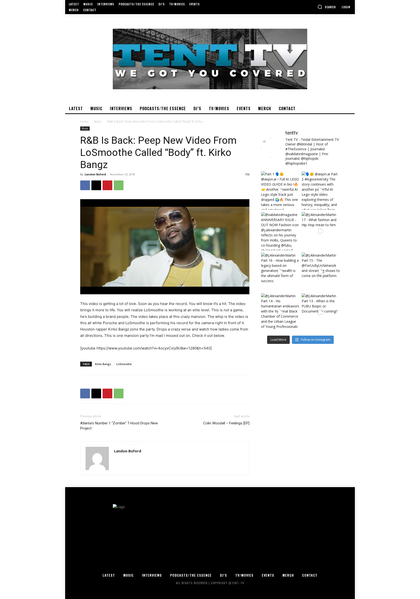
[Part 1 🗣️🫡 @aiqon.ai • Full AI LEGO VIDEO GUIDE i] (280, 190)
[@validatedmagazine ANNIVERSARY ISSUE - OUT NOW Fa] (280, 231)
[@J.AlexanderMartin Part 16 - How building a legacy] (280, 272)
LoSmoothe (124, 364)
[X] (96, 185)
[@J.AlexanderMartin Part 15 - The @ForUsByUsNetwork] (321, 272)
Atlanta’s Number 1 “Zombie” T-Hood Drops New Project (119, 425)
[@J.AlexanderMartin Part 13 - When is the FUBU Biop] (321, 312)
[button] (326, 6)
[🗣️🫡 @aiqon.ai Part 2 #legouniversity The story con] (321, 190)
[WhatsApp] (118, 185)
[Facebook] (85, 185)
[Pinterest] (107, 185)
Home (84, 121)
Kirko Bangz (103, 364)
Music (98, 121)
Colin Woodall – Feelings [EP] (226, 423)
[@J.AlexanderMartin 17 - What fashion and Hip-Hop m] (321, 231)
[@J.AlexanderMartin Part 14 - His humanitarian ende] (280, 312)
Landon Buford (95, 174)
